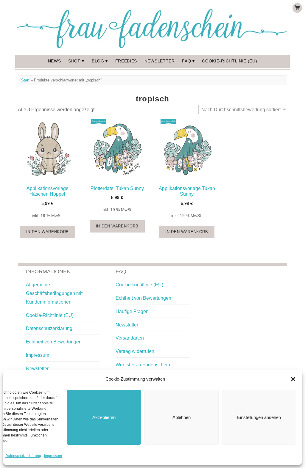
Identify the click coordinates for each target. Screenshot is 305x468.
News (54, 61)
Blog (98, 61)
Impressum (53, 456)
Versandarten (130, 337)
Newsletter (159, 61)
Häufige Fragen (132, 311)
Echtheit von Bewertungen (54, 341)
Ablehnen (181, 417)
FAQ (186, 61)
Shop (74, 61)
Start (25, 80)
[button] (293, 379)
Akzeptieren (104, 417)
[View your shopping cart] (297, 8)
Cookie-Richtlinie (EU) (229, 61)
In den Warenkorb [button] (47, 232)
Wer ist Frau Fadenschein (143, 364)
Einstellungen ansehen (259, 417)
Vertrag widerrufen (135, 351)
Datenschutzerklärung (23, 456)
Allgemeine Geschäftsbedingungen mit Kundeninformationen (54, 293)
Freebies (126, 61)
